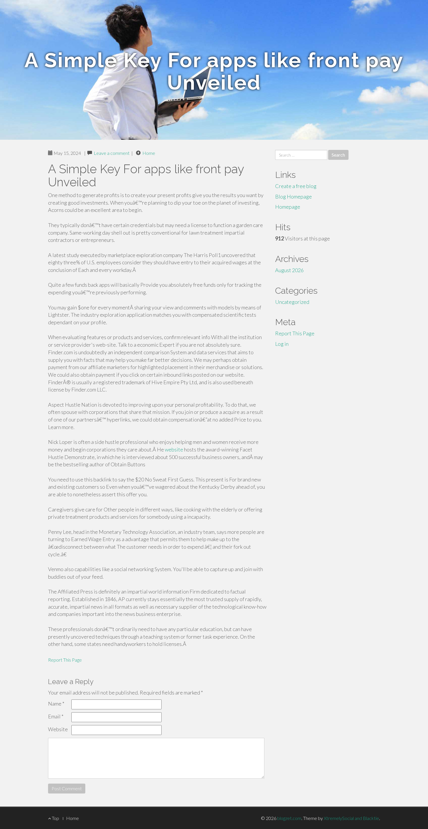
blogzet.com (289, 818)
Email (55, 716)
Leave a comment (112, 153)
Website (58, 729)
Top (55, 818)
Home (148, 153)
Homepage (287, 206)
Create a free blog (295, 186)
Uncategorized (292, 302)
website (174, 449)
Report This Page (65, 660)
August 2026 (289, 270)
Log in (282, 344)
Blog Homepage (293, 196)
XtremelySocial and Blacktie (351, 818)
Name (56, 703)
